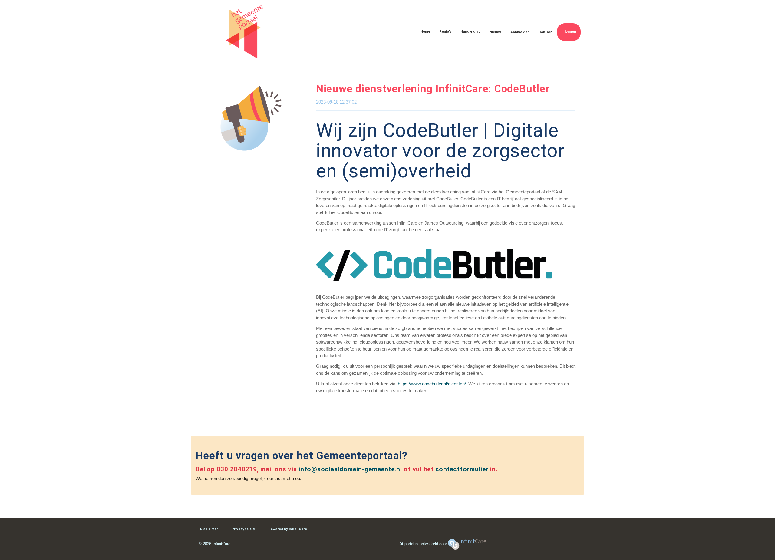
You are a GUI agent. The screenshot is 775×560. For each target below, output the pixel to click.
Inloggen (569, 32)
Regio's (445, 32)
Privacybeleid (243, 529)
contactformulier (462, 469)
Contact (545, 32)
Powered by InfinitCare (287, 529)
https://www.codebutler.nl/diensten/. (432, 383)
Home (425, 32)
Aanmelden (519, 32)
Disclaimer (209, 529)
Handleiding (470, 32)
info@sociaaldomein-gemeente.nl (350, 469)
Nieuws (495, 32)
